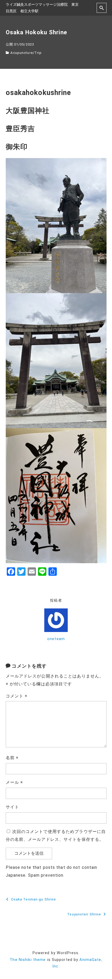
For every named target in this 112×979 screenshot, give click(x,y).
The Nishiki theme (28, 960)
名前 (12, 757)
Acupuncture (21, 53)
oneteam (56, 639)
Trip (38, 53)
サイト (12, 806)
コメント (17, 695)
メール (14, 782)
